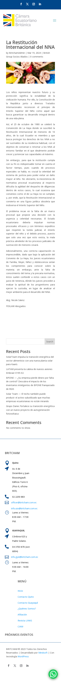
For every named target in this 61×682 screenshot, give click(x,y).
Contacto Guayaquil (28, 602)
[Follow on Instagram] (33, 4)
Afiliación (22, 614)
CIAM (20, 626)
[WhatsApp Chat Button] (53, 674)
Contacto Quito (26, 596)
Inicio (20, 590)
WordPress (23, 656)
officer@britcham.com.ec (24, 502)
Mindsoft (43, 652)
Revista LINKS (25, 620)
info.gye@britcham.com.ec (25, 556)
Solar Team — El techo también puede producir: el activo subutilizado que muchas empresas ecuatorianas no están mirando (28, 397)
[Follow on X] (27, 4)
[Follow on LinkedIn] (39, 4)
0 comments (36, 56)
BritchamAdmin (17, 52)
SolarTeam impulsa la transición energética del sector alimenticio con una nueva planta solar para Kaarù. (30, 360)
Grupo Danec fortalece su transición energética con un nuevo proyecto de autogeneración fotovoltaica (30, 410)
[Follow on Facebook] (21, 4)
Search (49, 341)
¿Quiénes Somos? (27, 608)
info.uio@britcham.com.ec (24, 508)
